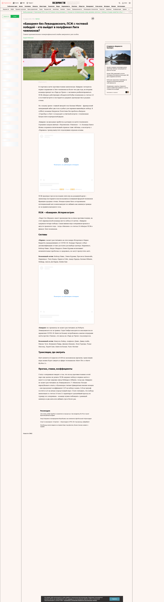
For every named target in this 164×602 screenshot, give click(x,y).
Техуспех (102, 9)
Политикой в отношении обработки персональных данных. (80, 600)
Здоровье (108, 9)
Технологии (51, 6)
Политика (74, 6)
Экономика (28, 6)
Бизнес (21, 6)
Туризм (125, 9)
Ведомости (6, 9)
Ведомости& (47, 9)
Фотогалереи (121, 6)
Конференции (117, 9)
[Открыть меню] (130, 3)
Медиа (58, 6)
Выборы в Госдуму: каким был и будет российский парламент (119, 12)
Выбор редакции (28, 12)
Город (40, 9)
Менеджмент (90, 6)
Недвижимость (66, 6)
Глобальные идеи (12, 6)
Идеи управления (32, 9)
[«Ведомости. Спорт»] (59, 3)
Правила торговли (20, 9)
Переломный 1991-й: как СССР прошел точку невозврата (50, 12)
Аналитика (56, 9)
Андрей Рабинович (28, 38)
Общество (82, 6)
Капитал (62, 9)
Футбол (38, 19)
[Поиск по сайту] (119, 3)
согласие (70, 599)
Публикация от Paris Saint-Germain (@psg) (66, 321)
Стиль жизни (98, 6)
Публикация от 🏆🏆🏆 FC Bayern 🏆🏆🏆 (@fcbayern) (66, 189)
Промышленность (77, 9)
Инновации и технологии (91, 9)
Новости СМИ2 (27, 433)
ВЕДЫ (12, 9)
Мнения (113, 6)
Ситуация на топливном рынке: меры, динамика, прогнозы (83, 12)
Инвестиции (43, 6)
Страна (68, 9)
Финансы (35, 6)
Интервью (107, 6)
